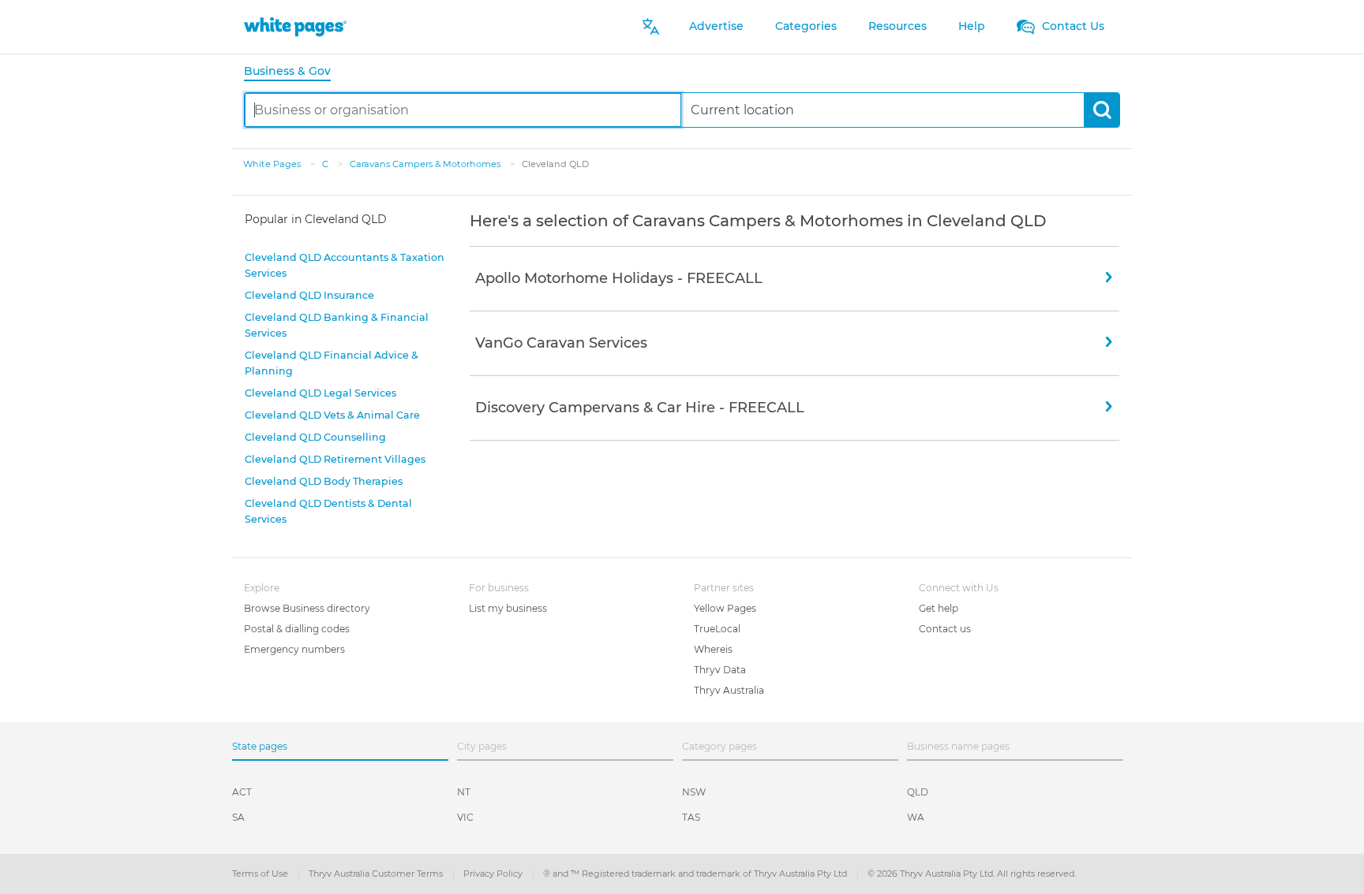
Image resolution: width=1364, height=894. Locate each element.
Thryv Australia (729, 690)
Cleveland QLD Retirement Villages (335, 459)
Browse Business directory (307, 608)
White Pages (273, 163)
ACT (242, 792)
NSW (694, 792)
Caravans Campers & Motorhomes (426, 163)
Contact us (945, 629)
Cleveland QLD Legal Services (320, 393)
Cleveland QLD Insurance (309, 295)
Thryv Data (720, 670)
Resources (897, 26)
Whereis (713, 649)
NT (463, 792)
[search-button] (1101, 110)
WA (915, 817)
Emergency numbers (294, 649)
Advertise (716, 26)
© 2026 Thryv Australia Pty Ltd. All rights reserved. (971, 873)
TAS (691, 817)
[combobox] (463, 110)
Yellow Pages (725, 608)
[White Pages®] (295, 26)
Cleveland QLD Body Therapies (324, 481)
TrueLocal (717, 629)
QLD (917, 792)
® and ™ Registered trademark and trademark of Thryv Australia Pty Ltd (696, 873)
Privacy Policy (494, 873)
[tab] (293, 72)
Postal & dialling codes (297, 629)
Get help (938, 608)
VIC (465, 817)
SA (238, 817)
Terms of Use (261, 873)
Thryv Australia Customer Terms (377, 873)
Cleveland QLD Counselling (315, 437)
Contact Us (1071, 26)
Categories (806, 26)
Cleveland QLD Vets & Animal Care (332, 415)
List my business (508, 608)
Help (971, 26)
